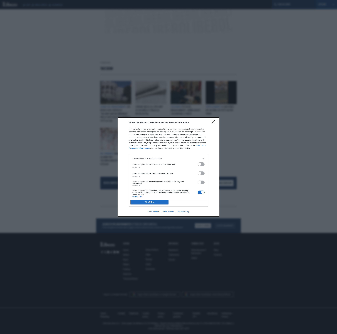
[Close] (214, 122)
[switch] (201, 164)
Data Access (168, 212)
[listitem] (168, 158)
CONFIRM (149, 202)
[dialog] (168, 167)
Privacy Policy (183, 212)
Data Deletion (153, 212)
